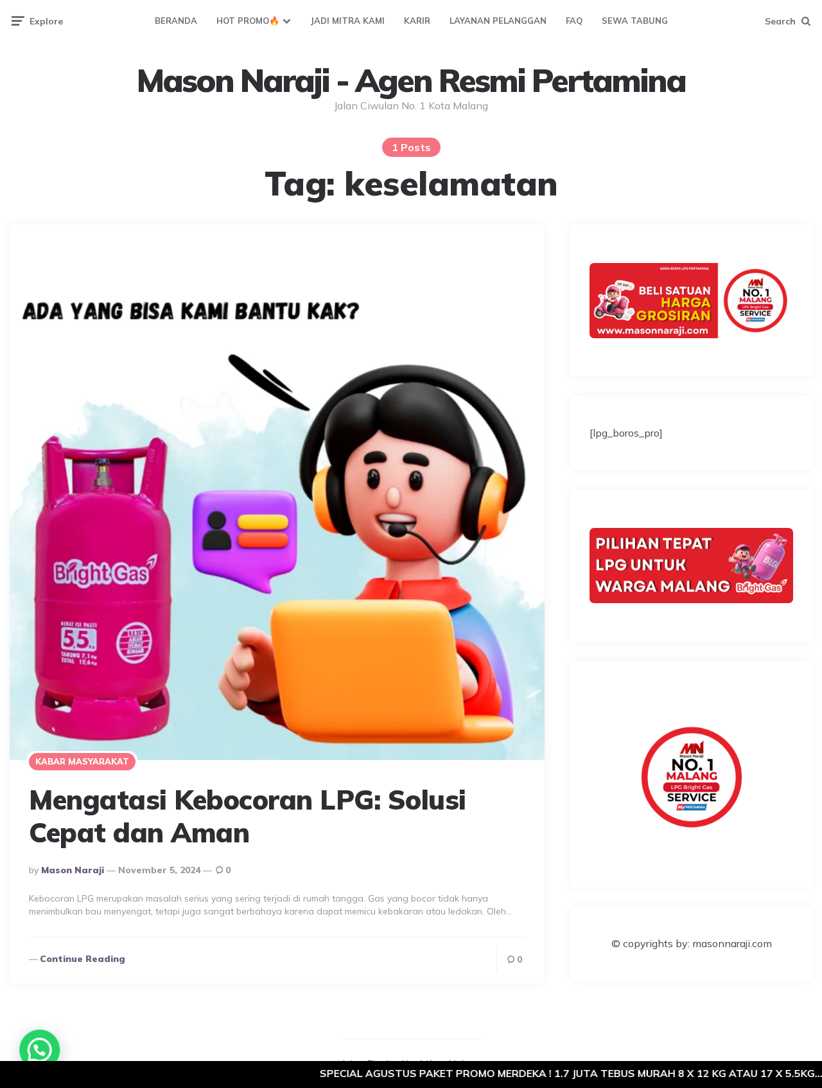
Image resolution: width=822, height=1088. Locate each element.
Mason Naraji (72, 870)
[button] (37, 1050)
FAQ (574, 20)
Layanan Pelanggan (498, 20)
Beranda (176, 20)
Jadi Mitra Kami (347, 20)
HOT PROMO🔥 (247, 20)
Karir (417, 20)
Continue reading (82, 959)
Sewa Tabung (635, 20)
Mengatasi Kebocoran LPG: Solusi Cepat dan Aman (247, 816)
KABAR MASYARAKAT (82, 761)
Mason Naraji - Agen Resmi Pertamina (411, 80)
